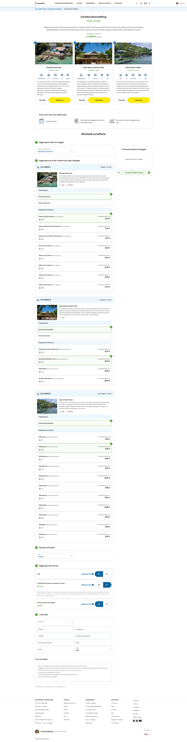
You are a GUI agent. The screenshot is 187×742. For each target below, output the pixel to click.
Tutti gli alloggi (39, 713)
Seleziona (59, 100)
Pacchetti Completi (41, 706)
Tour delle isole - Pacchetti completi (48, 9)
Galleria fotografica (91, 716)
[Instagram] (137, 721)
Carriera (135, 714)
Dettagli (42, 100)
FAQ (112, 713)
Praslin (66, 709)
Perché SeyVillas (90, 709)
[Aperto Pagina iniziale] (40, 3)
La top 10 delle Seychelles (93, 706)
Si (106, 574)
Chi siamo (118, 3)
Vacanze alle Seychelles (42, 709)
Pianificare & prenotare (64, 3)
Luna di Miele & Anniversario (43, 719)
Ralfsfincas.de (137, 717)
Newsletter (136, 710)
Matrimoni (38, 716)
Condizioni (136, 707)
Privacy (135, 704)
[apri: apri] (141, 3)
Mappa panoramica (69, 703)
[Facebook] (134, 721)
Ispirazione (90, 3)
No (99, 574)
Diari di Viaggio (90, 719)
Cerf (65, 716)
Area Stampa (115, 723)
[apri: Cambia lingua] (145, 3)
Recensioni (89, 723)
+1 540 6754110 (46, 732)
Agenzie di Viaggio (117, 719)
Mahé (65, 706)
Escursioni (38, 723)
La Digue (66, 713)
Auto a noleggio (48, 723)
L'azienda (136, 700)
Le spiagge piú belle (91, 713)
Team (112, 706)
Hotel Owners (115, 716)
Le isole (79, 3)
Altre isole (67, 719)
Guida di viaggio (104, 3)
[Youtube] (140, 721)
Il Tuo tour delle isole (41, 703)
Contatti (113, 709)
